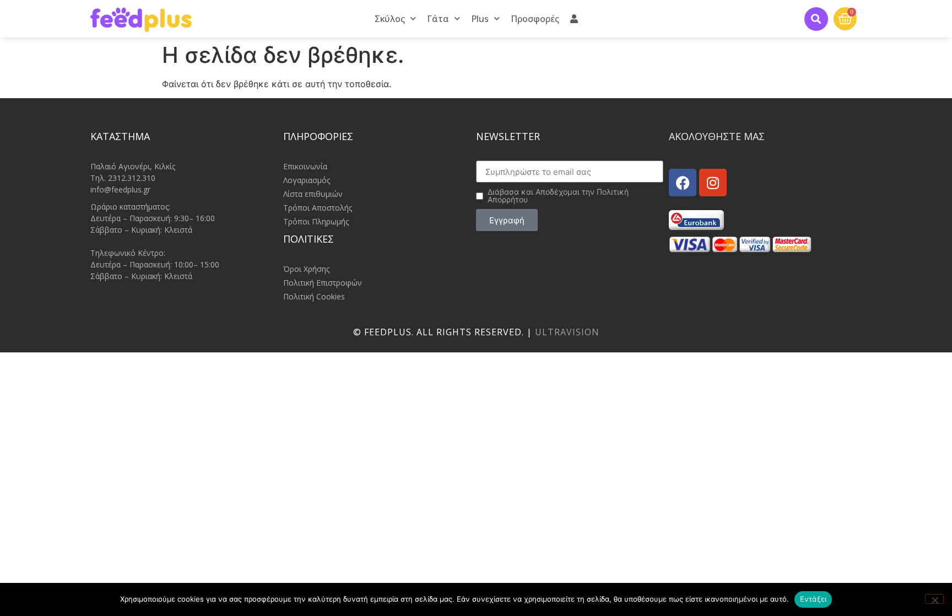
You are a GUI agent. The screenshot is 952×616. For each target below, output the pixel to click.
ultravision (567, 332)
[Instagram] (713, 182)
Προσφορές (535, 19)
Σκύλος (390, 19)
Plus (480, 19)
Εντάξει (813, 598)
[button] (816, 19)
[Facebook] (682, 182)
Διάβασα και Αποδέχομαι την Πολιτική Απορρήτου (558, 195)
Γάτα (438, 19)
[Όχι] (934, 599)
